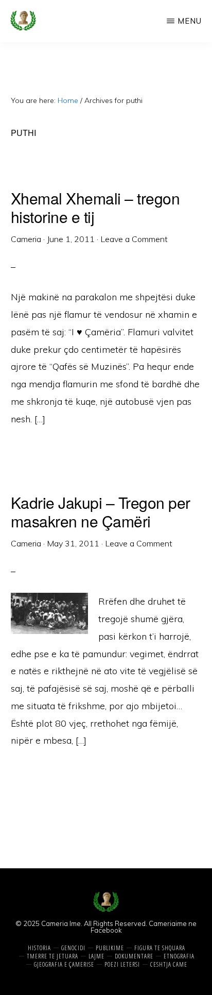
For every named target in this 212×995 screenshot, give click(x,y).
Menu (190, 21)
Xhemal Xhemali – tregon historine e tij (95, 207)
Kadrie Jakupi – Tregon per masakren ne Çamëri (100, 511)
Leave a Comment (134, 239)
